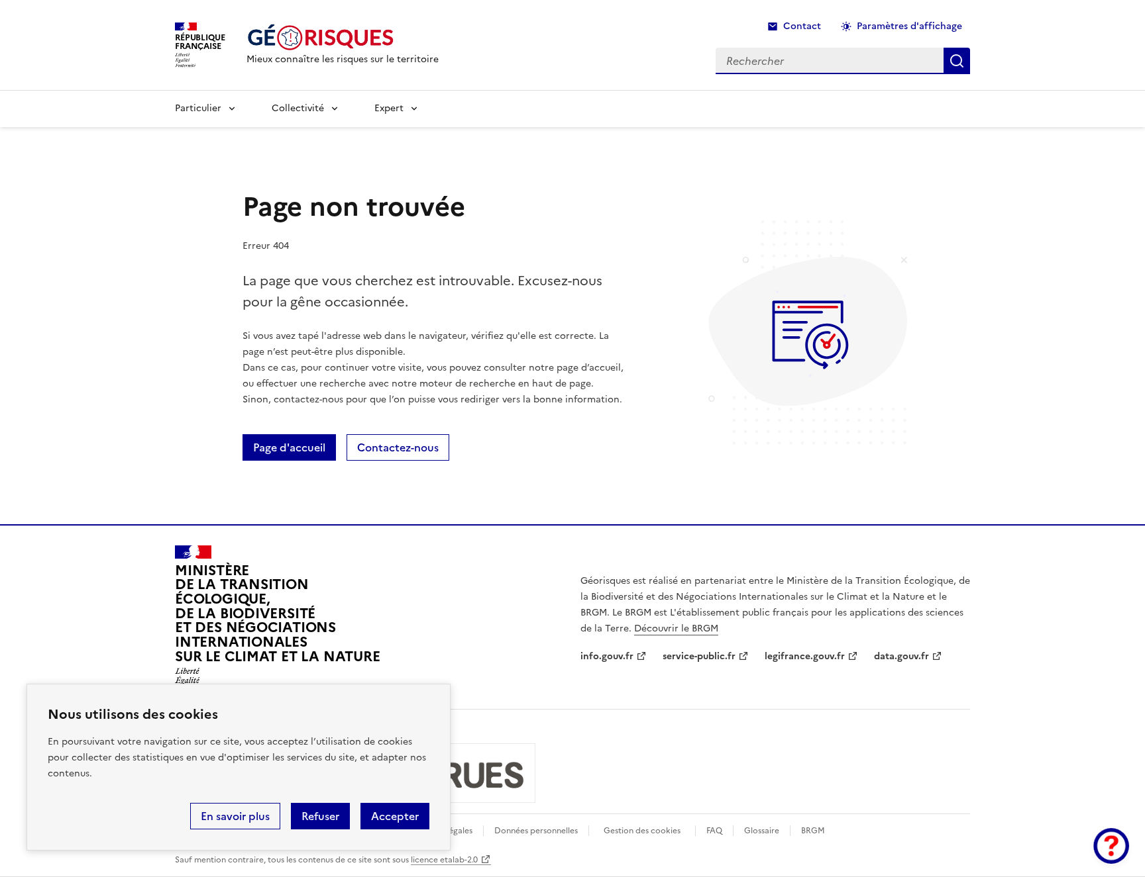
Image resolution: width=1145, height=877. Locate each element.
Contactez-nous (398, 447)
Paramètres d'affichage (909, 26)
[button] (1111, 846)
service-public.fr (699, 656)
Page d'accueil (289, 447)
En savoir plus (235, 816)
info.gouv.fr (606, 656)
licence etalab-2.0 (444, 860)
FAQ (714, 831)
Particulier (198, 108)
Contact (802, 26)
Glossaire (761, 831)
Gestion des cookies (642, 831)
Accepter (395, 816)
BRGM (813, 831)
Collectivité (298, 108)
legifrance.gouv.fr (805, 656)
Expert (389, 108)
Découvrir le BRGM (676, 628)
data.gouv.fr (901, 656)
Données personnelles (536, 831)
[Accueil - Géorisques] (342, 37)
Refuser (320, 816)
